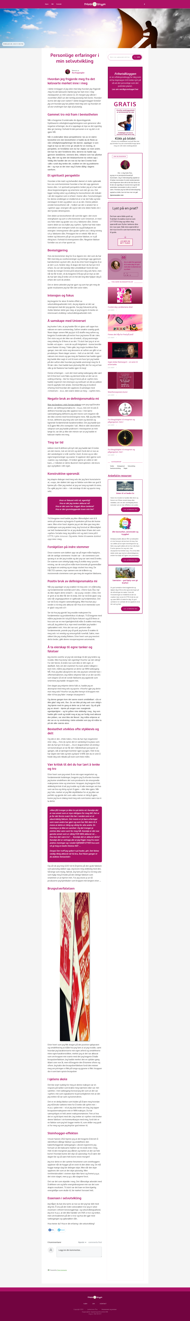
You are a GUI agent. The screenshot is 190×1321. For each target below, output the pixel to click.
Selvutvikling (131, 466)
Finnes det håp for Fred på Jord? (120, 334)
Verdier (112, 466)
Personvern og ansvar (109, 1309)
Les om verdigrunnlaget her (125, 89)
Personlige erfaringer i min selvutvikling (74, 58)
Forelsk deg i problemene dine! (120, 307)
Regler (125, 468)
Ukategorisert (121, 466)
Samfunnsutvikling (115, 468)
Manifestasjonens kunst (118, 392)
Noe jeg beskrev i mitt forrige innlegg (64, 404)
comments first (95, 1242)
